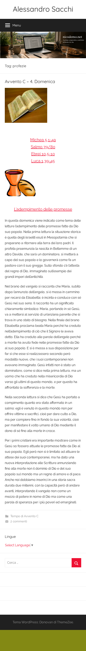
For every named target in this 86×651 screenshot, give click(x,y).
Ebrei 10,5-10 (43, 153)
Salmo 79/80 (43, 146)
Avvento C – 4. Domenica (30, 81)
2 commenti (18, 521)
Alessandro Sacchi (43, 8)
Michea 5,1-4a (43, 139)
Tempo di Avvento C (24, 516)
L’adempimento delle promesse (43, 209)
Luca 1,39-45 (43, 160)
